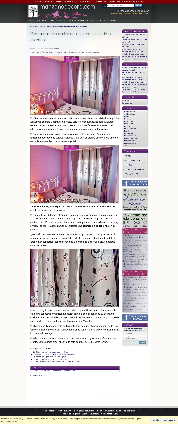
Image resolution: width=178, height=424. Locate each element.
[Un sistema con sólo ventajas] (135, 214)
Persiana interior (130, 141)
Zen (125, 146)
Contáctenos (106, 414)
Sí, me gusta (130, 333)
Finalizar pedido (137, 13)
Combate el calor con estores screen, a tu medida (50, 359)
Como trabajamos (66, 411)
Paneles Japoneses (131, 138)
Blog (120, 13)
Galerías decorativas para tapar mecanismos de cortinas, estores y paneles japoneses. (134, 56)
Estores (127, 126)
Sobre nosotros (49, 411)
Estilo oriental (129, 124)
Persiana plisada (130, 143)
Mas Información (169, 420)
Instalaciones (127, 103)
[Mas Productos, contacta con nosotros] (135, 189)
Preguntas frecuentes (85, 411)
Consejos (42, 26)
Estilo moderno (129, 121)
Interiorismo (57, 371)
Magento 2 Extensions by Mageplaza (111, 394)
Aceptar (156, 420)
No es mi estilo (131, 338)
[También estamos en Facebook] (135, 181)
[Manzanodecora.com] (62, 11)
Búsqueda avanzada (90, 414)
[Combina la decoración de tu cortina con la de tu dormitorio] (75, 85)
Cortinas (35, 371)
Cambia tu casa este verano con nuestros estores (50, 352)
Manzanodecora (70, 371)
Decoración (45, 371)
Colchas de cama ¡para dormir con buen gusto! (49, 357)
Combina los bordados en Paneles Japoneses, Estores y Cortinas (56, 362)
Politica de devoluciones (125, 411)
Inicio (32, 26)
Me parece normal (132, 336)
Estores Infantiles (130, 129)
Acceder (146, 13)
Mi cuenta (114, 13)
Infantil (126, 131)
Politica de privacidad (105, 411)
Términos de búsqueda (70, 414)
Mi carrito (127, 13)
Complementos (129, 112)
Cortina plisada (129, 114)
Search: (105, 5)
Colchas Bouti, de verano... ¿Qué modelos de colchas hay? (54, 354)
